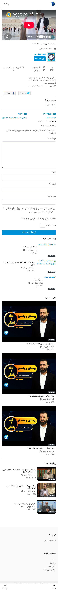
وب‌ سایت (51, 196)
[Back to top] (8, 574)
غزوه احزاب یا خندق (30, 247)
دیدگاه (52, 138)
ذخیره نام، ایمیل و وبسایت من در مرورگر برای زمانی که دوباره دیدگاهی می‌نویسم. (28, 210)
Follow (38, 58)
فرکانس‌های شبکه (49, 570)
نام (54, 172)
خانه (54, 559)
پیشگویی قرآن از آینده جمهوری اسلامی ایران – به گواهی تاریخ (19, 470)
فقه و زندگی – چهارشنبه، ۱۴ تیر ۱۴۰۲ (41, 448)
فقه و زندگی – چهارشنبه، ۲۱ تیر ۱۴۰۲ (41, 396)
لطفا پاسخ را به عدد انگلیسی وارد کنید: (38, 218)
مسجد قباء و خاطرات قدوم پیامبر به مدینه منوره (19, 263)
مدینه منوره (50, 104)
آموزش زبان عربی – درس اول (25, 503)
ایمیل (52, 184)
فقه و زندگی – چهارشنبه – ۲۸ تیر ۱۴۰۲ (40, 344)
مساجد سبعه (38, 279)
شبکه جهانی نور (40, 54)
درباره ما (53, 563)
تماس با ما (52, 566)
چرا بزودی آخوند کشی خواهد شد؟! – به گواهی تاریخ (21, 487)
